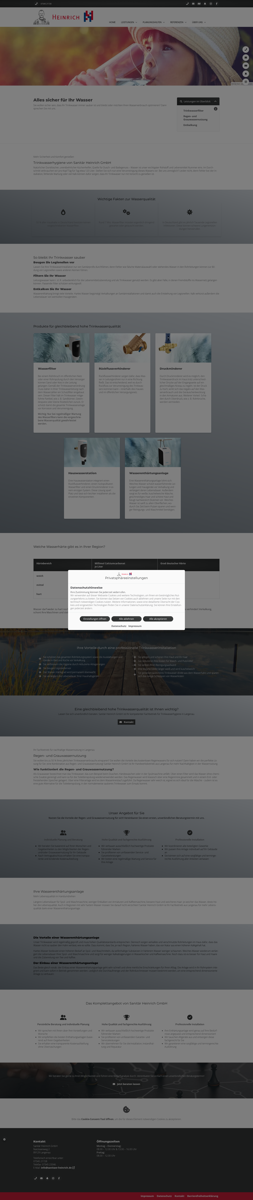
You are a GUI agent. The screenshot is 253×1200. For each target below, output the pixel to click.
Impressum (135, 626)
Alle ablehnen (126, 618)
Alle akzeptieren (158, 618)
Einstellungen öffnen (94, 618)
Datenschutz (118, 626)
